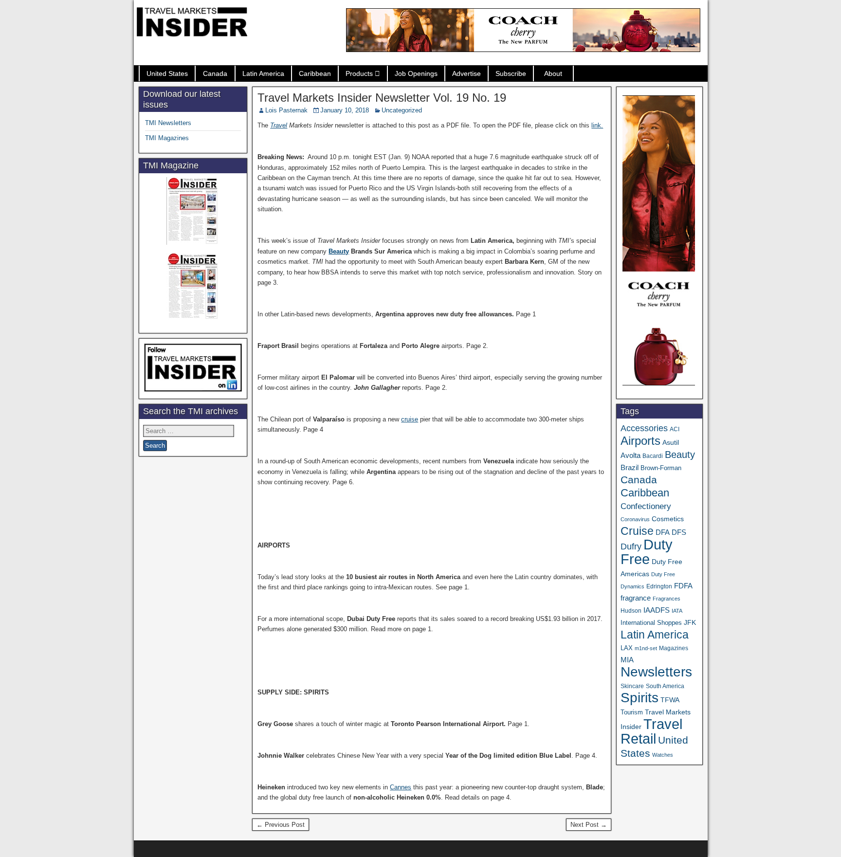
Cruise (637, 531)
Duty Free (647, 551)
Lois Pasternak (286, 110)
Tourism (632, 712)
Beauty (339, 251)
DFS (679, 532)
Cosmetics (668, 519)
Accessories (644, 428)
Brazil (630, 468)
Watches (662, 755)
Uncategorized (402, 110)
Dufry (631, 546)
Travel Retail (651, 731)
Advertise (466, 73)
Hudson (631, 610)
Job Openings (416, 73)
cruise (409, 419)
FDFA (683, 586)
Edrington (659, 586)
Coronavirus (635, 519)
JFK (690, 622)
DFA (663, 532)
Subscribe (510, 73)
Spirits (639, 697)
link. (597, 125)
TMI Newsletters (168, 123)
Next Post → (588, 824)
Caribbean (315, 73)
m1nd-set (646, 648)
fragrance (636, 598)
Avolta (630, 455)
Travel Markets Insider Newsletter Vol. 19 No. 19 (381, 97)
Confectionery (646, 506)
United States (167, 73)
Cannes (400, 787)
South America (665, 686)
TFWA (669, 700)
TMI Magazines (167, 138)
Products (359, 73)
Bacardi (652, 456)
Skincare (632, 686)
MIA (627, 660)
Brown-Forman (660, 468)
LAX (627, 648)
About (553, 73)
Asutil (670, 442)
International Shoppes (651, 622)
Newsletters (656, 671)
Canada (215, 73)
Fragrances (666, 599)
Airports (640, 440)
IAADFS (656, 610)
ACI (674, 429)
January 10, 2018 (344, 110)
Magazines (673, 648)
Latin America (263, 73)
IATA (677, 611)
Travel (278, 125)
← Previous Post (280, 824)
